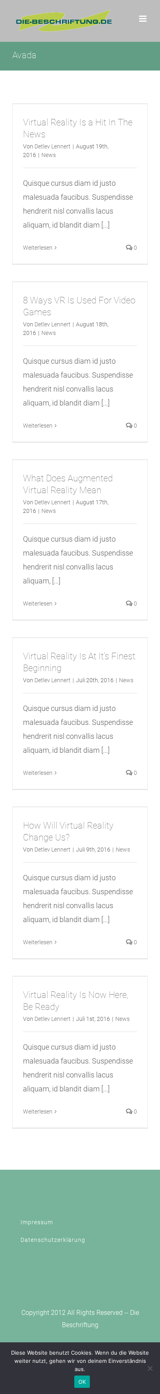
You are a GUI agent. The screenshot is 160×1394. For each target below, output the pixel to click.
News (48, 155)
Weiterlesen (38, 247)
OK (82, 1381)
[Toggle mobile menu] (143, 18)
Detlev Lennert (52, 146)
